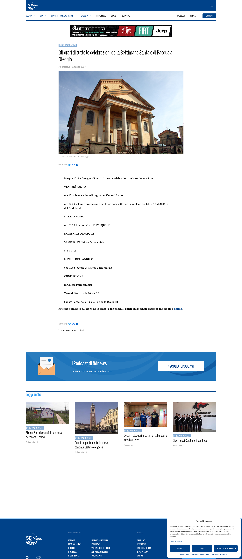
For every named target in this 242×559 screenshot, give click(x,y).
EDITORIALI (126, 15)
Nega (202, 548)
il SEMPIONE (95, 544)
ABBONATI (209, 15)
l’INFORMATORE (96, 555)
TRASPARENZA (142, 551)
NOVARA (29, 15)
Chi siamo (223, 554)
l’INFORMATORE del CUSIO (100, 548)
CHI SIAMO (141, 540)
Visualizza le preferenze (225, 548)
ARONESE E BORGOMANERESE (62, 15)
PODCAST (193, 15)
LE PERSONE (141, 544)
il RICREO (71, 548)
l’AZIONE (71, 540)
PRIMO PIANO (101, 15)
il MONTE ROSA (74, 555)
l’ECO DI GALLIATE (74, 544)
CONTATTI (140, 555)
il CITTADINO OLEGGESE (67, 45)
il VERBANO (72, 551)
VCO (41, 15)
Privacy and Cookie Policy (189, 554)
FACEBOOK (181, 15)
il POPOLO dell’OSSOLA (99, 540)
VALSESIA (84, 15)
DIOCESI (114, 15)
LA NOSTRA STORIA (144, 548)
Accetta (180, 548)
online (178, 308)
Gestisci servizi (176, 541)
